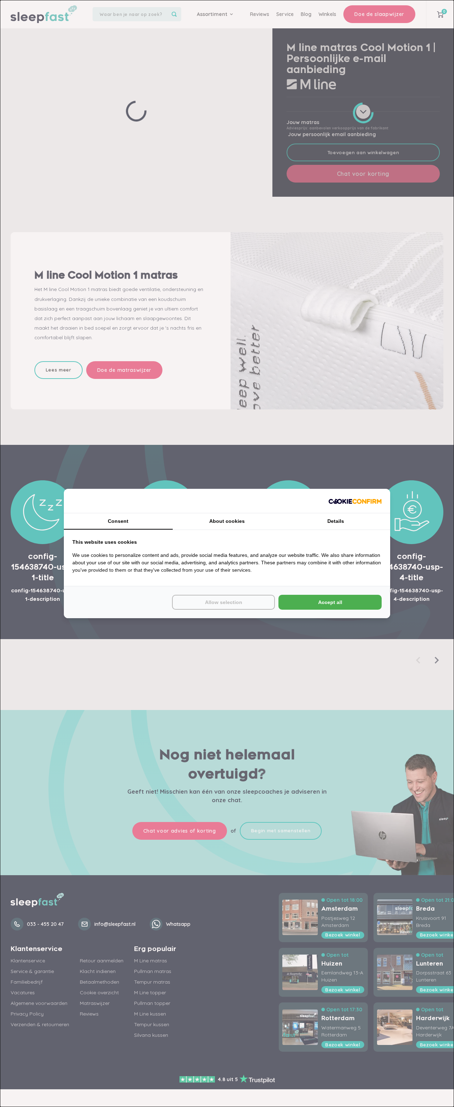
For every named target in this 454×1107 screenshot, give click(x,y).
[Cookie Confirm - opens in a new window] (355, 500)
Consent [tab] (118, 521)
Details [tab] (335, 521)
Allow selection (223, 602)
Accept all (330, 602)
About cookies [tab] (227, 521)
